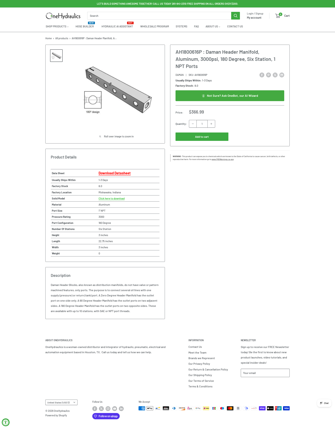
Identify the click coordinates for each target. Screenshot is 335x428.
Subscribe (252, 383)
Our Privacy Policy (199, 363)
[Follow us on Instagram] (108, 408)
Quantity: (181, 123)
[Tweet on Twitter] (275, 74)
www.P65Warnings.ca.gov (223, 159)
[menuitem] (57, 26)
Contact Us (195, 346)
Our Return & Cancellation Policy (208, 369)
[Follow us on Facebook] (94, 408)
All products (61, 38)
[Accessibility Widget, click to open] (6, 422)
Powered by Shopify (56, 415)
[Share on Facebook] (261, 74)
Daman (180, 74)
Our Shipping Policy (200, 375)
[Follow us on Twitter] (101, 408)
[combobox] (159, 16)
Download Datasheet (115, 173)
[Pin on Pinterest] (268, 74)
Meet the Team (197, 352)
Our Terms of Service (201, 380)
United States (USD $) (58, 402)
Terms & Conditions (200, 386)
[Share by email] (281, 74)
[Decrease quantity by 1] (192, 123)
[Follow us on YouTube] (114, 408)
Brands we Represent (201, 358)
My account (254, 17)
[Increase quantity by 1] (211, 123)
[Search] (235, 16)
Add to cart (202, 136)
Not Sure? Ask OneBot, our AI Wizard (232, 95)
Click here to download (112, 198)
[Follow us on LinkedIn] (121, 408)
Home (48, 38)
